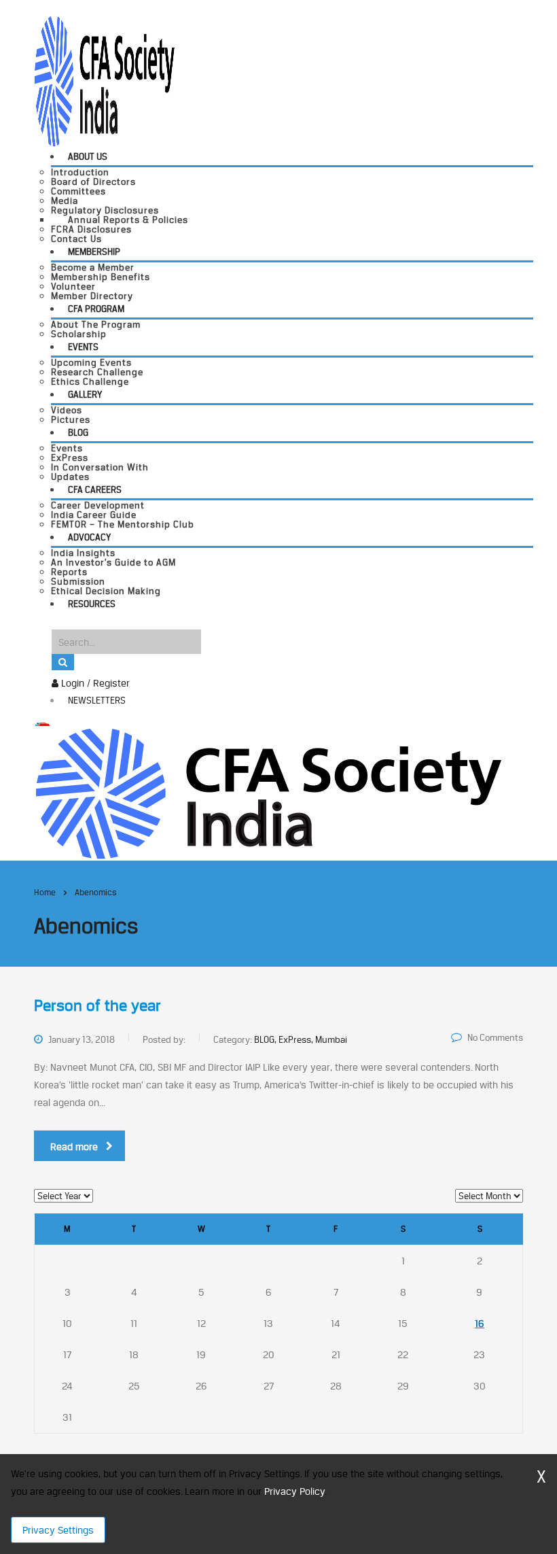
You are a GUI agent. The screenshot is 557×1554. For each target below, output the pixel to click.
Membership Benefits (100, 276)
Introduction (80, 172)
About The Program (96, 324)
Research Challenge (97, 371)
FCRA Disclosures (91, 229)
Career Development (98, 505)
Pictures (70, 419)
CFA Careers (95, 489)
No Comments (495, 1037)
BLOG (78, 432)
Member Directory (92, 295)
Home (45, 892)
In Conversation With (100, 467)
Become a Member (92, 267)
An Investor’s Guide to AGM (113, 562)
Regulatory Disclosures (105, 210)
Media (64, 200)
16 (479, 1323)
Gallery (85, 394)
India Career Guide (94, 514)
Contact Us (76, 238)
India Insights (83, 552)
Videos (66, 409)
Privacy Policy (294, 1491)
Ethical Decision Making (106, 590)
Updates (70, 476)
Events (83, 346)
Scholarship (79, 333)
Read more (74, 1146)
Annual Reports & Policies (128, 219)
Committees (78, 191)
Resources (91, 603)
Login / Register (94, 683)
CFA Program (96, 308)
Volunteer (73, 286)
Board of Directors (93, 181)
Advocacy (89, 537)
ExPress (69, 457)
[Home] (268, 792)
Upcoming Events (91, 362)
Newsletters (97, 700)
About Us (87, 156)
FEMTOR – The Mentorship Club (122, 524)
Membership (94, 251)
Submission (78, 581)
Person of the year (97, 1005)
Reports (69, 571)
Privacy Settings (58, 1530)
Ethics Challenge (90, 381)
